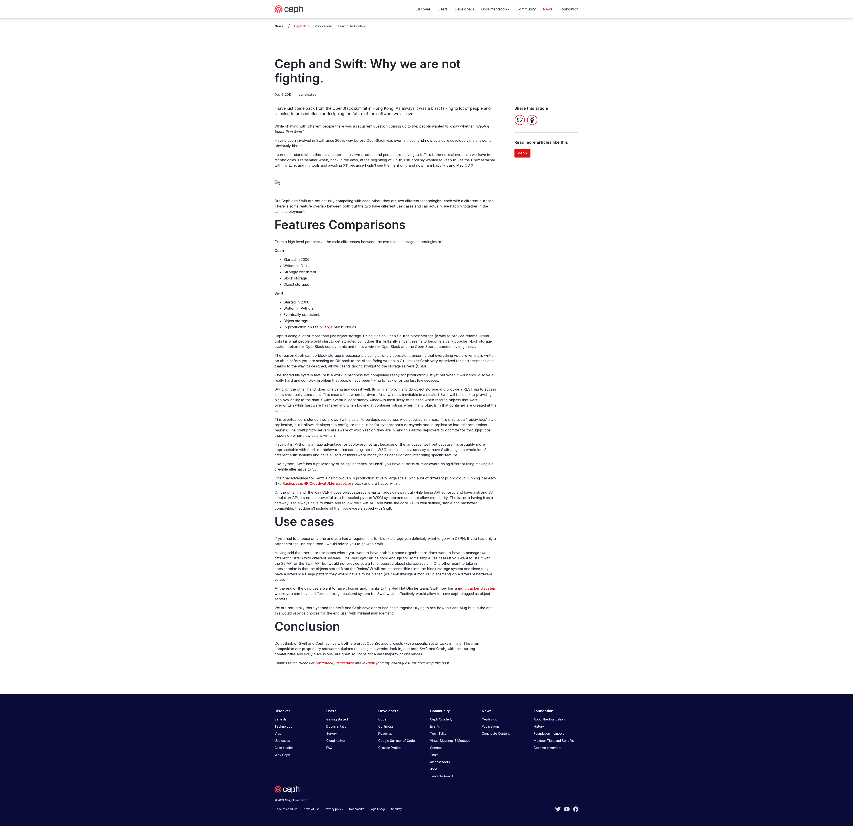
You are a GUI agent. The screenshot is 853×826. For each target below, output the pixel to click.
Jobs (433, 769)
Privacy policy (334, 809)
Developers (464, 9)
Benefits (281, 719)
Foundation (569, 9)
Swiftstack (324, 663)
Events (435, 726)
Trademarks (356, 809)
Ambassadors (440, 762)
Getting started (337, 719)
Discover (423, 9)
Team (434, 755)
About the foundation (549, 719)
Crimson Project (389, 748)
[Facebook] (532, 120)
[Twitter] (519, 120)
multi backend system (477, 588)
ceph (522, 153)
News (547, 9)
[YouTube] (567, 808)
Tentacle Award (441, 776)
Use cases (282, 740)
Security (396, 809)
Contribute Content (352, 26)
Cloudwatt (319, 483)
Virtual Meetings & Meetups (450, 740)
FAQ (329, 748)
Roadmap (385, 733)
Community (526, 9)
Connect (436, 748)
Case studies (284, 748)
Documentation (494, 9)
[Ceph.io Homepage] (289, 9)
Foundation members (549, 733)
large (328, 327)
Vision (279, 733)
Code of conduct (286, 809)
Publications (324, 26)
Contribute (386, 726)
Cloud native (335, 740)
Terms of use (311, 809)
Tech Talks (438, 733)
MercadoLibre (341, 483)
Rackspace (292, 483)
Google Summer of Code (396, 740)
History (539, 726)
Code (382, 719)
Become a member (548, 748)
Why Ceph (282, 755)
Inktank (368, 663)
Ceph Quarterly (441, 719)
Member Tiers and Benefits (554, 740)
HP (305, 483)
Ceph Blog (302, 26)
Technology (283, 726)
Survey (331, 733)
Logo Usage (378, 809)
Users (443, 9)
